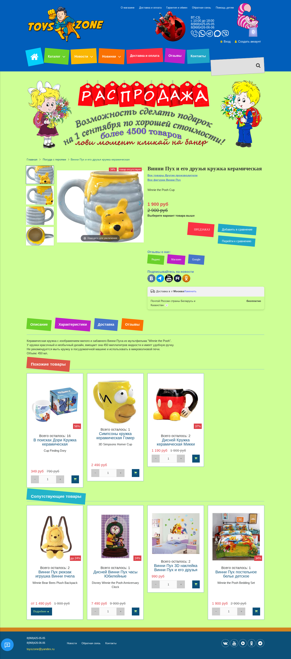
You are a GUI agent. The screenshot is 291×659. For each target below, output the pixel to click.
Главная (32, 159)
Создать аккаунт (249, 41)
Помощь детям (225, 7)
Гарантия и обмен (176, 7)
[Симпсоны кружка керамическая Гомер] (115, 401)
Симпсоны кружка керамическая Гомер (115, 436)
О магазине (127, 7)
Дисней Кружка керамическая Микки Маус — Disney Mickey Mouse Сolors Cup (175, 446)
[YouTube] (234, 643)
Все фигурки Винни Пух (164, 179)
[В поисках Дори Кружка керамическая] (55, 404)
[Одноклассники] (186, 281)
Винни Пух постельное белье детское (236, 574)
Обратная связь (201, 7)
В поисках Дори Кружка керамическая (54, 442)
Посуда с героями (54, 159)
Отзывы (175, 55)
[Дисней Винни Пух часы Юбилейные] (115, 536)
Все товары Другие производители (172, 175)
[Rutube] (178, 281)
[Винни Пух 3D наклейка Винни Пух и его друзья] (176, 533)
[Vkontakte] (225, 643)
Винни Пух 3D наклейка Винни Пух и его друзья (175, 568)
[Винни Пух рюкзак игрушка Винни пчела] (55, 536)
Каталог (54, 56)
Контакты (198, 56)
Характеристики (73, 324)
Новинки (109, 56)
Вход (227, 41)
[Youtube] (169, 281)
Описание (39, 324)
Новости (81, 56)
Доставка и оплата (150, 7)
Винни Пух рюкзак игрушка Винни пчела (55, 574)
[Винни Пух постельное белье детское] (236, 536)
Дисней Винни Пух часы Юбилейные (115, 574)
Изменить (190, 291)
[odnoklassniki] (252, 643)
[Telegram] (160, 281)
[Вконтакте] (151, 281)
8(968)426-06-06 (202, 27)
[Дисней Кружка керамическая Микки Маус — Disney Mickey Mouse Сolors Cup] (176, 404)
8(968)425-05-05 (202, 24)
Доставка (106, 324)
